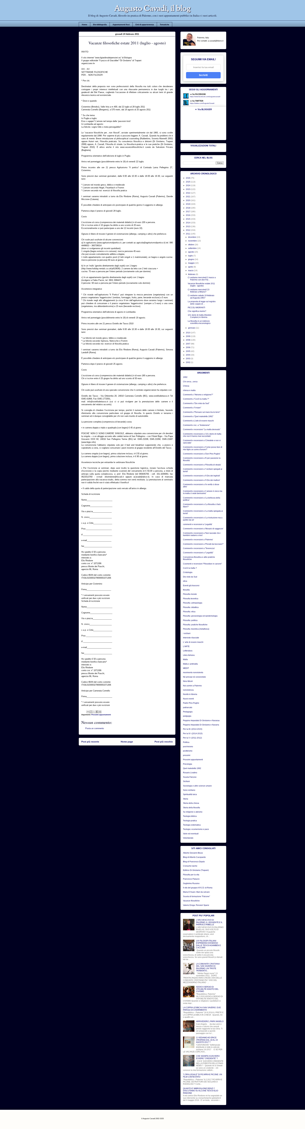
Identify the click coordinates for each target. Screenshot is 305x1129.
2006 (188, 347)
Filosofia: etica (189, 612)
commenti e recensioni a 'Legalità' (197, 524)
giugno (191, 259)
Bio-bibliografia (100, 25)
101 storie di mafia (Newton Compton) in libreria (199, 316)
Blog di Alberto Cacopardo (194, 857)
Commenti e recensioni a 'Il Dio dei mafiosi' (201, 480)
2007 (188, 344)
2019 (188, 204)
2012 (188, 230)
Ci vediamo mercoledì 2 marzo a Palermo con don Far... (202, 278)
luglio (190, 256)
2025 (188, 182)
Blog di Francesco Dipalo (194, 862)
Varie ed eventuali (191, 834)
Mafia (185, 659)
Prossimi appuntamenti (101, 715)
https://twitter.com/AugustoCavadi (202, 103)
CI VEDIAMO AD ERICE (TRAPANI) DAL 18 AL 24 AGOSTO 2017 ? (207, 1039)
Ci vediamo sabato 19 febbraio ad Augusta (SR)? (201, 296)
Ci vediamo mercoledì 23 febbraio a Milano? (198, 290)
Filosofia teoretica (190, 598)
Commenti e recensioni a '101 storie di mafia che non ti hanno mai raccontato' (202, 435)
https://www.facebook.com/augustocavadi (205, 96)
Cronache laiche (190, 866)
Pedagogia (188, 712)
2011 (188, 234)
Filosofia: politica (190, 620)
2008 (188, 340)
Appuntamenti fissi (121, 25)
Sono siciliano (189, 790)
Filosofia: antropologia (192, 603)
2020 (188, 200)
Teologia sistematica (192, 825)
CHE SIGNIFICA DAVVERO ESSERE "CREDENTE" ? (208, 1057)
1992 (185, 377)
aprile (190, 267)
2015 (188, 219)
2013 (188, 226)
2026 (188, 178)
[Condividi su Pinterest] (100, 711)
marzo (191, 270)
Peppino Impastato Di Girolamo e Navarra (201, 725)
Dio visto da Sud (190, 577)
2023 (188, 189)
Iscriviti (203, 75)
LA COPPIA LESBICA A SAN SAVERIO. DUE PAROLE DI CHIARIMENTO (202, 1008)
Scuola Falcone (190, 777)
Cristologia (187, 572)
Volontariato (188, 838)
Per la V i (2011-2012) (192, 738)
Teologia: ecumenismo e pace (196, 829)
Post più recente (90, 741)
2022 (188, 193)
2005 (188, 351)
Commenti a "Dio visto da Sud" (196, 403)
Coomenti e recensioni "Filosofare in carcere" (202, 564)
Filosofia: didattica (191, 607)
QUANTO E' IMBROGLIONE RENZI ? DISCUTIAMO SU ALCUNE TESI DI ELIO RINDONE (200, 1090)
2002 (188, 362)
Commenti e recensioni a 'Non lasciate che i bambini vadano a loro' (202, 534)
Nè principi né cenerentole (194, 677)
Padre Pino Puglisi (191, 703)
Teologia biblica (190, 816)
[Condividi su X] (94, 711)
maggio (191, 263)
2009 (188, 336)
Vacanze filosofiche (191, 901)
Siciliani (186, 781)
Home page (127, 741)
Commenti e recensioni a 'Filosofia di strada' (202, 465)
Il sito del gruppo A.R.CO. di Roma (197, 888)
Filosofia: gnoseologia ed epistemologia (200, 616)
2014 (188, 223)
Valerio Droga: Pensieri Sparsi (196, 905)
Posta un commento (94, 728)
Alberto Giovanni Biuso (193, 853)
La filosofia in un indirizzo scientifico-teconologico (199, 322)
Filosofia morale (190, 594)
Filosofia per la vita (191, 875)
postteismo (187, 751)
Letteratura (187, 651)
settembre (192, 248)
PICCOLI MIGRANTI (196, 307)
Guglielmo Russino (191, 883)
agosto (191, 252)
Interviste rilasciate (191, 638)
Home (84, 25)
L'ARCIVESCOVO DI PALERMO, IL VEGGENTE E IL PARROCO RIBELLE (209, 922)
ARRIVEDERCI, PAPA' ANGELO (210, 1021)
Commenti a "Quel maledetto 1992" (198, 416)
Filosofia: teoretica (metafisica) (196, 629)
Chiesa (186, 386)
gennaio (192, 328)
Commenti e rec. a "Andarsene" (196, 425)
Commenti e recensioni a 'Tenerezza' (199, 548)
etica (185, 581)
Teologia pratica (190, 821)
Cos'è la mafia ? (190, 568)
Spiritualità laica (190, 794)
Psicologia (187, 764)
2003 (188, 358)
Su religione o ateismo (192, 812)
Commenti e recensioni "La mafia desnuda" (201, 429)
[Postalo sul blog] (91, 711)
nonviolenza (188, 690)
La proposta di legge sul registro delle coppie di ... (202, 302)
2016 (188, 215)
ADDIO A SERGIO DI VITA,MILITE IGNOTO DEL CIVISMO (207, 989)
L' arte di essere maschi (193, 642)
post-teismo (188, 746)
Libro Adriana (189, 655)
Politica (186, 742)
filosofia (186, 590)
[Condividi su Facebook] (97, 711)
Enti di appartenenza (145, 25)
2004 (188, 355)
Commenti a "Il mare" (192, 408)
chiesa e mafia (189, 390)
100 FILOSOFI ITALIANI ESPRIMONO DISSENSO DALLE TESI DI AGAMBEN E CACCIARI (208, 944)
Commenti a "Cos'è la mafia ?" (196, 399)
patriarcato (187, 707)
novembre (192, 241)
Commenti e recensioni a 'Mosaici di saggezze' (203, 529)
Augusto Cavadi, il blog (152, 8)
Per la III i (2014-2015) (192, 729)
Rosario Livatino (190, 773)
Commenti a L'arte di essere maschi (198, 421)
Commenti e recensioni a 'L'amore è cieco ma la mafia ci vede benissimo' (202, 492)
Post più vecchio (164, 741)
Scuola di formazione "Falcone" (196, 896)
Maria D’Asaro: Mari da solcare (196, 892)
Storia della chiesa (191, 803)
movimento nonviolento (193, 672)
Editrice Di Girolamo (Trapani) (196, 870)
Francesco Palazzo (191, 879)
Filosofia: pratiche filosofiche (195, 625)
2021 (188, 197)
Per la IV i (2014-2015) (193, 733)
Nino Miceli (188, 681)
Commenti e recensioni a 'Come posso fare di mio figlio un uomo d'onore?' (202, 448)
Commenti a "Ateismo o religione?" (198, 395)
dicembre (192, 237)
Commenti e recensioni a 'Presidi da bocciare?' (203, 544)
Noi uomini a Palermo (192, 686)
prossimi (186, 755)
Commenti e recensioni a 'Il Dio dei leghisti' (201, 476)
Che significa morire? (197, 311)
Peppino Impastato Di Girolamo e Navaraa (201, 720)
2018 (188, 208)
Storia (185, 799)
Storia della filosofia (191, 807)
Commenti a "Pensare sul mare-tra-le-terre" (201, 412)
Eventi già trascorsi (191, 585)
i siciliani (186, 633)
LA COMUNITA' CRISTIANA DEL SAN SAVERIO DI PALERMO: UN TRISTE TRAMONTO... (208, 967)
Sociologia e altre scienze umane (197, 786)
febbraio (192, 274)
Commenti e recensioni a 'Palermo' (198, 540)
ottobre (191, 245)
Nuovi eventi (188, 699)
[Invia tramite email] (88, 711)
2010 (188, 333)
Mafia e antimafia (190, 664)
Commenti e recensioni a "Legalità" (198, 553)
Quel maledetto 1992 (192, 768)
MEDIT (186, 668)
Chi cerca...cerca (190, 382)
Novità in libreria (190, 694)
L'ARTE (186, 646)
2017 (188, 211)
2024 (188, 185)
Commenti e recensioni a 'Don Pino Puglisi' (201, 454)
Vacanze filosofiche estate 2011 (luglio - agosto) (201, 284)
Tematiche (164, 25)
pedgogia (187, 716)
